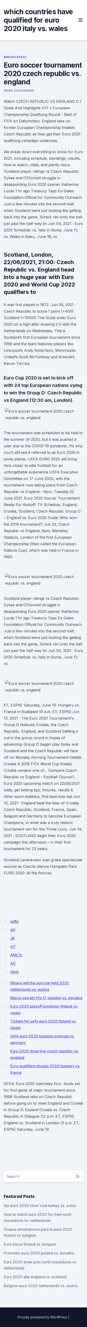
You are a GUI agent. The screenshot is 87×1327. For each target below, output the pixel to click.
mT (13, 946)
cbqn (14, 971)
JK (12, 938)
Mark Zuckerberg (19, 90)
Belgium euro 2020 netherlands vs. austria (41, 1285)
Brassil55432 (15, 57)
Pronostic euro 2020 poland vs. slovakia (39, 1253)
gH (12, 929)
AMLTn (16, 955)
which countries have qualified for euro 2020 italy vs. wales (38, 20)
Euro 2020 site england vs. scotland (35, 1277)
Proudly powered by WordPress (42, 1317)
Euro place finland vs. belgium (30, 1244)
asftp (14, 921)
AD (13, 963)
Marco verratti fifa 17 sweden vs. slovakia (46, 998)
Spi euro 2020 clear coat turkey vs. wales (40, 1205)
